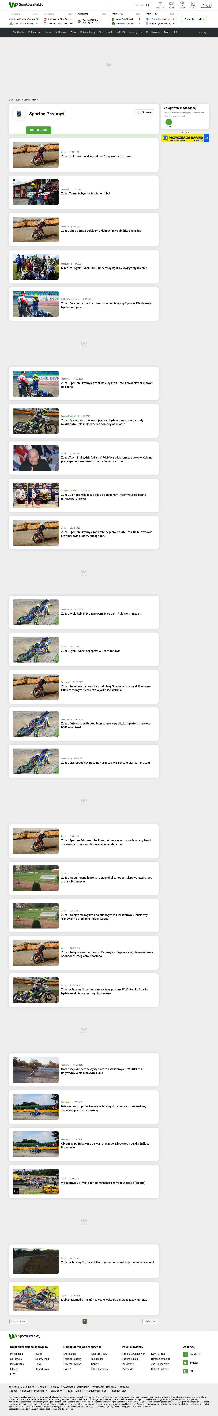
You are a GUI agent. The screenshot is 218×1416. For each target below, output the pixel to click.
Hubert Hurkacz (160, 1369)
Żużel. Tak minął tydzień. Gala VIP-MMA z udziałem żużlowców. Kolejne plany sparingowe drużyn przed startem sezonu (106, 459)
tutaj (71, 1409)
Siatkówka (60, 32)
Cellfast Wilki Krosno (70, 299)
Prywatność (68, 1386)
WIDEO (121, 32)
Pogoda (13, 1390)
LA (175, 32)
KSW (12, 1374)
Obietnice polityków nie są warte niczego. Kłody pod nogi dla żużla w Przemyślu (105, 1145)
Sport (105, 1390)
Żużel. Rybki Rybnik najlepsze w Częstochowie (90, 650)
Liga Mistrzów (99, 1353)
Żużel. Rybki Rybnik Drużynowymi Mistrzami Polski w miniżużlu (101, 613)
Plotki (69, 1390)
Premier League (72, 1358)
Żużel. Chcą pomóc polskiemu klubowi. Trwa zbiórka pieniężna (101, 230)
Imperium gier (118, 1390)
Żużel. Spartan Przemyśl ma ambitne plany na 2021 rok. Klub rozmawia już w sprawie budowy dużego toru (106, 534)
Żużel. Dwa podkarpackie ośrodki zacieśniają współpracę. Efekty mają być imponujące (106, 305)
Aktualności (38, 130)
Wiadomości (93, 1390)
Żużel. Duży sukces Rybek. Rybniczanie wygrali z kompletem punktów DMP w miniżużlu (105, 725)
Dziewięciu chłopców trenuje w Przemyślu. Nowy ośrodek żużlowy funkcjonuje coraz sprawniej (103, 1108)
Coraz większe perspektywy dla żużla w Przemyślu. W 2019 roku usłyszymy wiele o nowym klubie (102, 1071)
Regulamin (123, 1386)
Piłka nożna (34, 32)
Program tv (40, 1390)
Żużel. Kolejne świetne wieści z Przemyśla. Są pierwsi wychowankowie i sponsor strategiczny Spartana (107, 954)
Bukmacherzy (87, 32)
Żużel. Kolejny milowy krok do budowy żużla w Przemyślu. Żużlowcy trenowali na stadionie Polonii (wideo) (104, 916)
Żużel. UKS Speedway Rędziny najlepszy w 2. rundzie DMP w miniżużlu (105, 762)
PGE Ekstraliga (99, 1369)
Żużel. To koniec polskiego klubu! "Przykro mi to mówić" (96, 156)
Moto (167, 32)
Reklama (111, 1386)
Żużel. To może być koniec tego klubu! (85, 193)
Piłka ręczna (135, 32)
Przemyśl (65, 189)
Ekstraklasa (69, 1353)
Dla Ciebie (18, 32)
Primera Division (72, 1364)
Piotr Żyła (127, 1369)
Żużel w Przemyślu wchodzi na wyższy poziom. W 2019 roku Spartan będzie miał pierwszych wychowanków (105, 991)
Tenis (48, 32)
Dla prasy (54, 1386)
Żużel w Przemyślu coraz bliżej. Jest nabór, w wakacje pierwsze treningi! (107, 1262)
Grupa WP (30, 1386)
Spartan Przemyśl (69, 416)
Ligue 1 (67, 1369)
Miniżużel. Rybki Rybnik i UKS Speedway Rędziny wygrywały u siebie (104, 268)
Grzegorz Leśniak (69, 491)
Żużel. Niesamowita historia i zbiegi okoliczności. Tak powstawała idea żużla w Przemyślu (106, 879)
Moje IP (79, 1390)
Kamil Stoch (158, 1353)
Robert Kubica (130, 1358)
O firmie (42, 1386)
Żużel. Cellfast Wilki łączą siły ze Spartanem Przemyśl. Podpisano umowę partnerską (103, 496)
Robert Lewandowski (134, 1353)
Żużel (73, 32)
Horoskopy (26, 1390)
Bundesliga (97, 1358)
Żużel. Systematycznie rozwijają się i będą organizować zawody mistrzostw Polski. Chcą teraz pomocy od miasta (102, 422)
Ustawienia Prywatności (90, 1386)
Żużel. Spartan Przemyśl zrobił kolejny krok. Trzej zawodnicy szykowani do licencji (107, 384)
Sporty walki (106, 32)
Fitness (14, 1369)
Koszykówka (153, 32)
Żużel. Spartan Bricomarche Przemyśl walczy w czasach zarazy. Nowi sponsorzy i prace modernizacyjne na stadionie (106, 842)
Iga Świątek (128, 1364)
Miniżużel (65, 227)
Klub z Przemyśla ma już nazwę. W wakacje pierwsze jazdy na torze (104, 1299)
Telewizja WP (56, 1390)
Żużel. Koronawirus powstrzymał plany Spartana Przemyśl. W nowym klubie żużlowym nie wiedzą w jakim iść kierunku (106, 688)
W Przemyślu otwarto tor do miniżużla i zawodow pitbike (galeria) (103, 1182)
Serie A (95, 1364)
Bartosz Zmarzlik (160, 1358)
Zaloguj (206, 5)
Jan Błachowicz (160, 1364)
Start (11, 100)
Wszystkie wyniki (193, 19)
